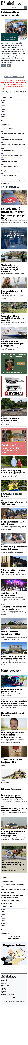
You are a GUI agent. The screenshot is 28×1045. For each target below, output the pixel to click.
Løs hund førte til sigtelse (8, 175)
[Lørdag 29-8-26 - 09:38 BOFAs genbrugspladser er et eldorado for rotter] (14, 648)
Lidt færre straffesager (7, 150)
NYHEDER (3, 205)
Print (9, 65)
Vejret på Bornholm (14, 936)
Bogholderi (4, 991)
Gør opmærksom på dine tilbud (10, 900)
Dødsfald (3, 102)
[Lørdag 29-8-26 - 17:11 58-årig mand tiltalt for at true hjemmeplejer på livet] (14, 197)
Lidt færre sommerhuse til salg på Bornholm (14, 180)
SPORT (2, 491)
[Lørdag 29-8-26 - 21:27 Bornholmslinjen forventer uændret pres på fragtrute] (14, 333)
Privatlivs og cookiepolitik (8, 994)
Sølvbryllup (4, 121)
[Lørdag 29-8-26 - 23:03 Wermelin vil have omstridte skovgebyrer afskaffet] (14, 307)
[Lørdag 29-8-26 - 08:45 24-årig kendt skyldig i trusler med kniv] (14, 751)
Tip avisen (4, 992)
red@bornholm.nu (5, 985)
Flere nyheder (5, 124)
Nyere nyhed (9, 76)
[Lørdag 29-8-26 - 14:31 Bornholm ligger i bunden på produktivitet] (14, 538)
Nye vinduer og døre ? (7, 892)
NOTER (2, 131)
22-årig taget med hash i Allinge (10, 171)
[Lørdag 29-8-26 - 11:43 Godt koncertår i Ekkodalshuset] (14, 584)
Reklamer (4, 988)
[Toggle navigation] (3, 7)
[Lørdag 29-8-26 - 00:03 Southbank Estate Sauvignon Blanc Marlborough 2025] (14, 436)
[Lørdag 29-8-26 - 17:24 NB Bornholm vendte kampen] (14, 485)
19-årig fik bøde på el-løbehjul (9, 166)
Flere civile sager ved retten (9, 161)
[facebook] (14, 997)
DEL (3, 65)
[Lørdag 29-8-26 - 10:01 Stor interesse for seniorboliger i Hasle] (14, 623)
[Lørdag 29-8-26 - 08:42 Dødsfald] (14, 774)
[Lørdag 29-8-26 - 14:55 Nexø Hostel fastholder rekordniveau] (14, 513)
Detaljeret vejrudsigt (14, 938)
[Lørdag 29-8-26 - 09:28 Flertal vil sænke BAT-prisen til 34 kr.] (14, 681)
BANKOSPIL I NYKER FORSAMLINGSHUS (13, 889)
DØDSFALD (3, 100)
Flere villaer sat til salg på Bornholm (11, 139)
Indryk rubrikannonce (7, 903)
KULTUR (2, 591)
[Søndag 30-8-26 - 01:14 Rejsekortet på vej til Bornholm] (14, 282)
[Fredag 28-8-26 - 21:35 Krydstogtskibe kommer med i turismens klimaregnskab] (14, 823)
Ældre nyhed (19, 76)
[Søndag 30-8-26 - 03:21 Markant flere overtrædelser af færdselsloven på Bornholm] (14, 256)
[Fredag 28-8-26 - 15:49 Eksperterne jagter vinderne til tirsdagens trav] (14, 853)
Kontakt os (4, 989)
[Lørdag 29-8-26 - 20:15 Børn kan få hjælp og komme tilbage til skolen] (14, 462)
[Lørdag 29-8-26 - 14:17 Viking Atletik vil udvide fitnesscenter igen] (14, 561)
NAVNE (2, 118)
